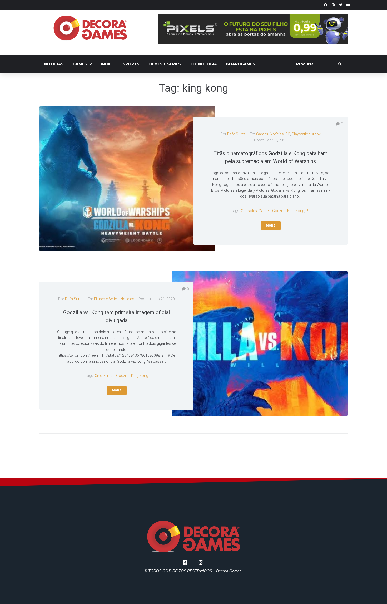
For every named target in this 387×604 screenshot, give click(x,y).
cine (98, 376)
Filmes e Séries (106, 299)
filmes (109, 376)
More (270, 225)
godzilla (279, 211)
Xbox (316, 134)
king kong (295, 211)
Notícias (277, 134)
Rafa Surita (236, 134)
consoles (249, 211)
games (265, 211)
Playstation (301, 134)
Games (262, 134)
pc (308, 211)
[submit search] (340, 64)
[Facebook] (325, 5)
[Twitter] (341, 5)
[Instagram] (333, 5)
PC (287, 134)
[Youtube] (348, 5)
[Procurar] (313, 64)
